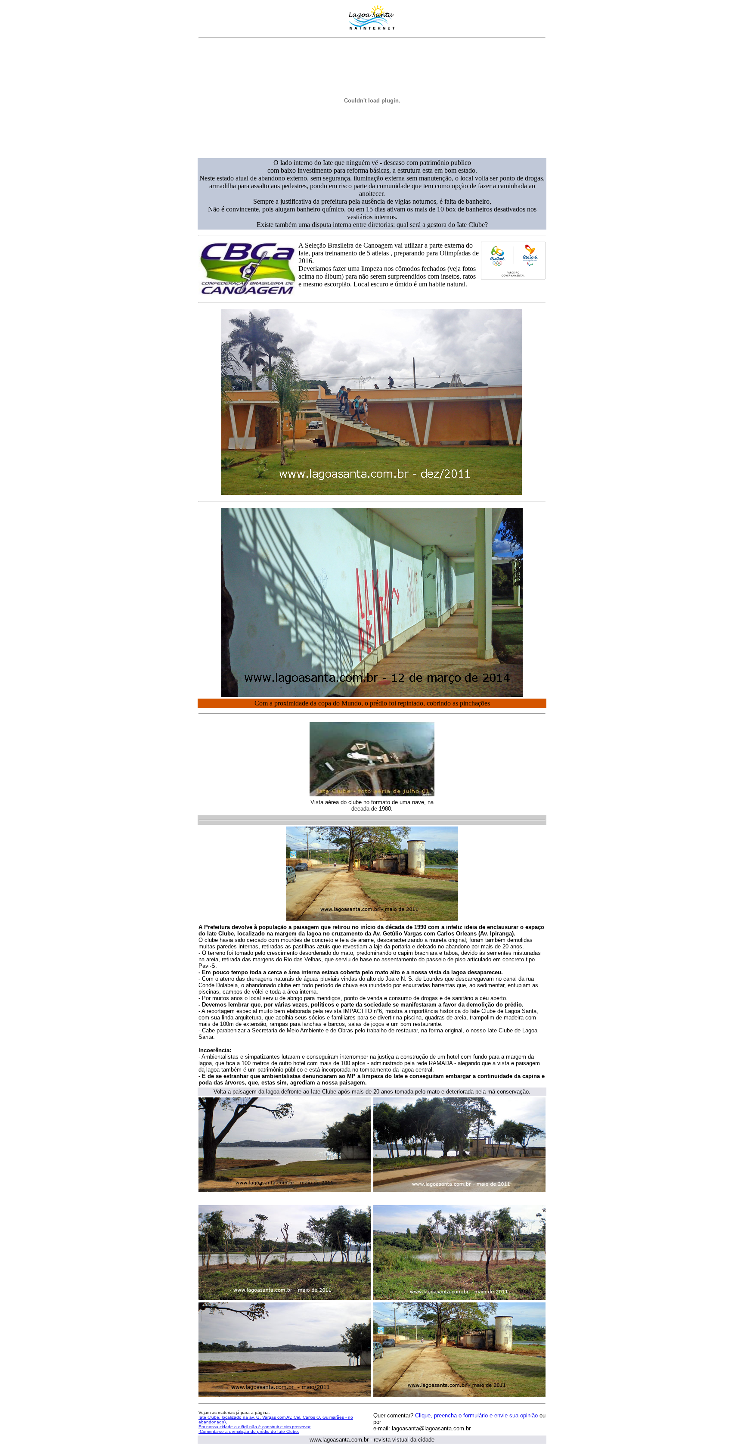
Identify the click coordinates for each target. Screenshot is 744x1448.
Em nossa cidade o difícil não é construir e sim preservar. (254, 1426)
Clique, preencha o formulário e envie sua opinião (476, 1415)
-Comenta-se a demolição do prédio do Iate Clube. (248, 1431)
